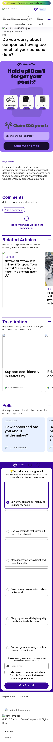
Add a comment (14, 210)
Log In (42, 9)
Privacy (9, 732)
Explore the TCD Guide (15, 696)
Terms (8, 738)
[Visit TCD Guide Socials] (8, 704)
